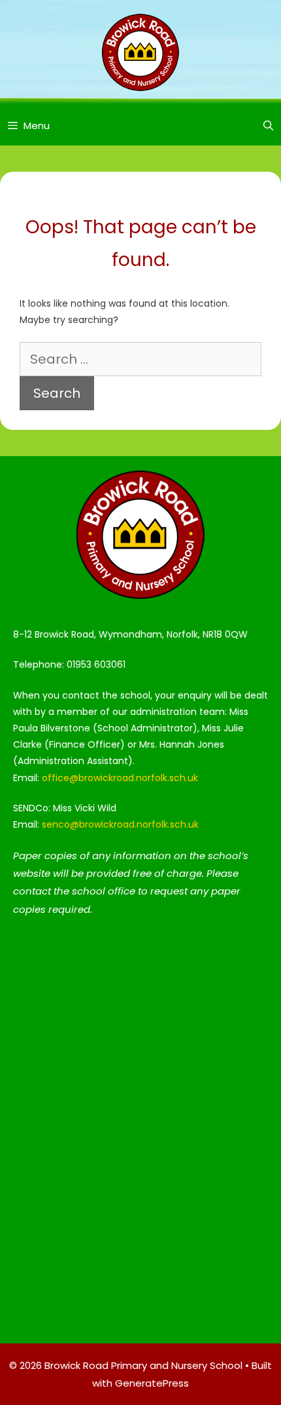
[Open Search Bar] (268, 125)
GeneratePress (152, 1383)
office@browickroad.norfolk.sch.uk (120, 777)
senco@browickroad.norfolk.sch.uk (120, 824)
